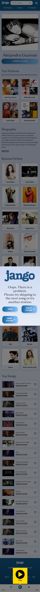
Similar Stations (28, 309)
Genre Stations (9, 319)
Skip (9, 309)
